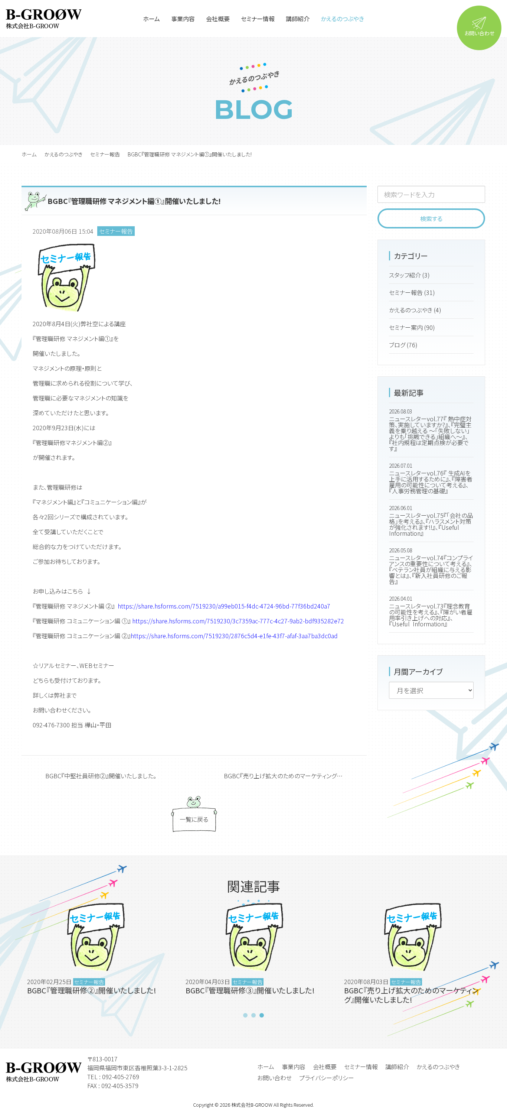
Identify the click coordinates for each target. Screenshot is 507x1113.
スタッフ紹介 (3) (409, 274)
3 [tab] (261, 1015)
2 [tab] (253, 1015)
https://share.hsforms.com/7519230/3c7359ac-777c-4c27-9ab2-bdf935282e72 (238, 620)
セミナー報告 (105, 154)
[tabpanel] (253, 955)
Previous (13, 955)
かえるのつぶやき (63, 154)
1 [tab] (245, 1015)
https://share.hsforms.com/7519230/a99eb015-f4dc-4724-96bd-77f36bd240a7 (224, 605)
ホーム (29, 154)
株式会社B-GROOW (251, 1104)
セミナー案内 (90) (412, 327)
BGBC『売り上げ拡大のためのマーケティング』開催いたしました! (295, 775)
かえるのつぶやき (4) (415, 309)
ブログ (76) (403, 344)
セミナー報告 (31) (412, 292)
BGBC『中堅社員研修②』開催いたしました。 (100, 775)
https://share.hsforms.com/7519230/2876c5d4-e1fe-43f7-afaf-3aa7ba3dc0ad (234, 635)
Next (494, 955)
